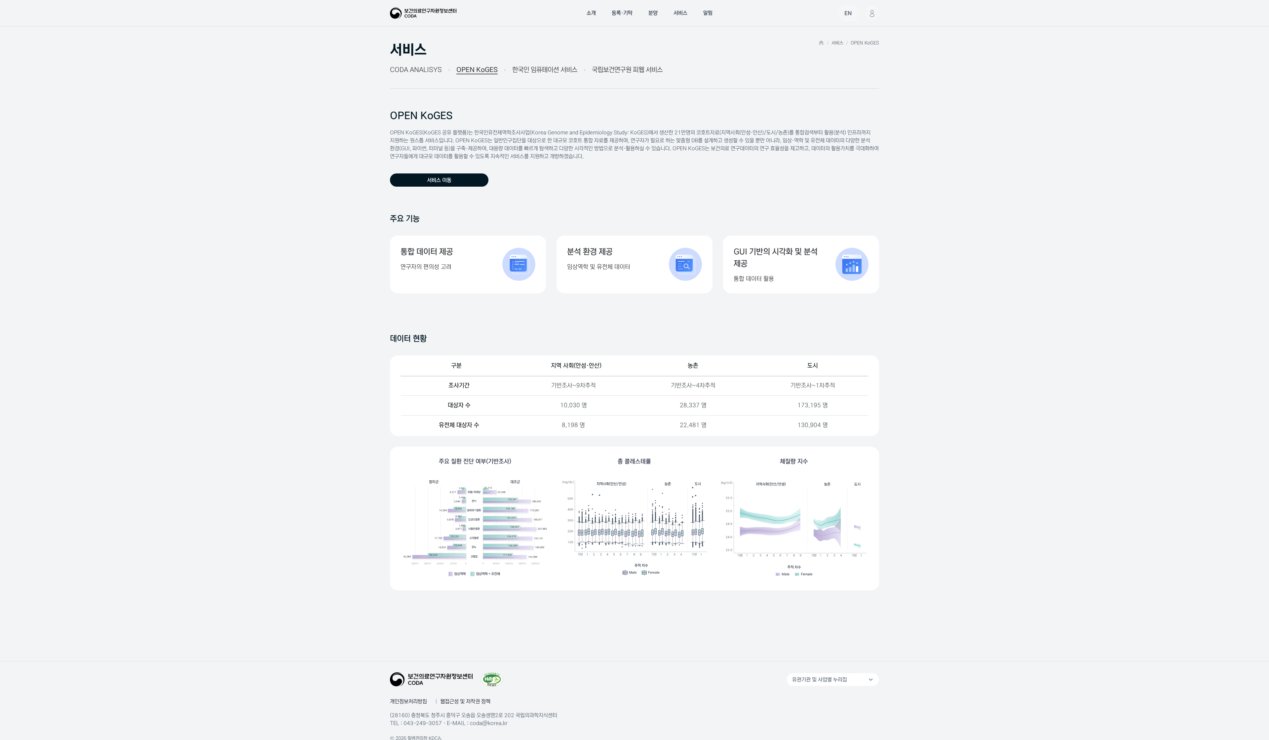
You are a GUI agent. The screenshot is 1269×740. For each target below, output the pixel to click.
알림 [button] (707, 13)
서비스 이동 (439, 180)
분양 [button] (653, 13)
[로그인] (872, 13)
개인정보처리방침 (408, 701)
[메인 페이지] (423, 13)
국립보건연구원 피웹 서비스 (627, 70)
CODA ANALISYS (416, 70)
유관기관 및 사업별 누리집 (833, 680)
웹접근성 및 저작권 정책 (465, 701)
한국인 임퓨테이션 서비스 (544, 70)
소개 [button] (591, 13)
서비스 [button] (680, 13)
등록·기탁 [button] (622, 13)
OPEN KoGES (477, 70)
